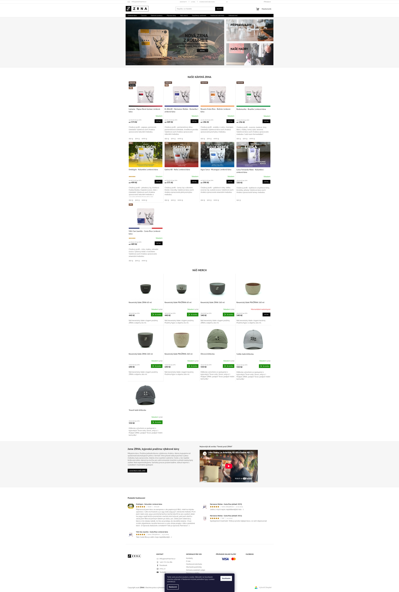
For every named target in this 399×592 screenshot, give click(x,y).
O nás (193, 2)
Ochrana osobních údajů (195, 570)
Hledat (219, 9)
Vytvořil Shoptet (265, 587)
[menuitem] (132, 15)
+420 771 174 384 (165, 562)
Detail (158, 121)
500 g (137, 139)
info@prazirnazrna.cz (167, 559)
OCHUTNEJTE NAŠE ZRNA (137, 471)
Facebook (163, 565)
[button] (133, 42)
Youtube (162, 572)
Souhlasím (226, 578)
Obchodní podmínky (194, 567)
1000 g (144, 139)
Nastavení (173, 587)
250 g (131, 139)
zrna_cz (162, 569)
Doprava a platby (192, 573)
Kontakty (183, 2)
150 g (238, 200)
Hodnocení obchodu (207, 2)
